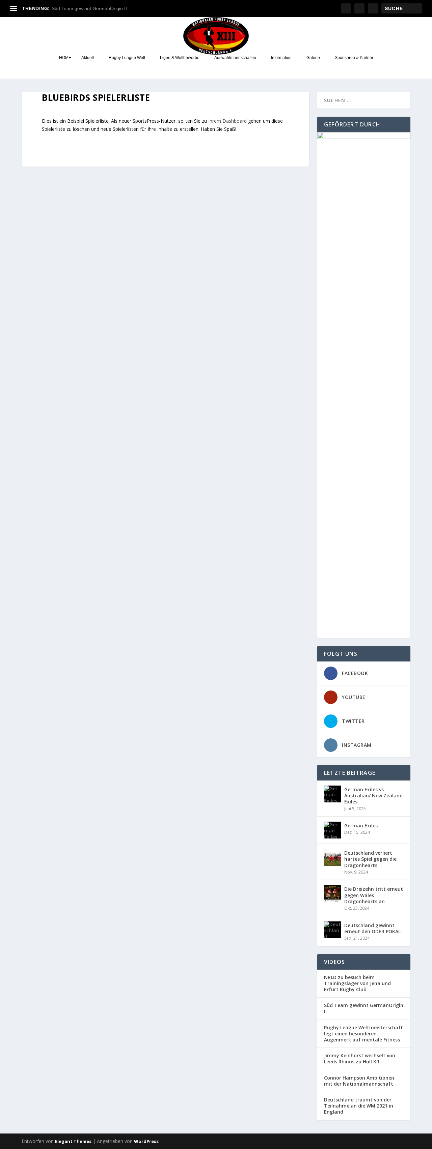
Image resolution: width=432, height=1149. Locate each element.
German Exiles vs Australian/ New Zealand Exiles (373, 795)
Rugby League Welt (127, 57)
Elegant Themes (73, 1141)
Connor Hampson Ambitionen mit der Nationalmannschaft (359, 1081)
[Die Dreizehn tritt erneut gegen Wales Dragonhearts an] (332, 893)
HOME (65, 57)
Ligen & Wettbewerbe (179, 57)
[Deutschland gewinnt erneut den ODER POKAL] (332, 929)
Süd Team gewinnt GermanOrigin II (89, 8)
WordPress (146, 1141)
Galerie (313, 57)
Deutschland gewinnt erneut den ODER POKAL (372, 928)
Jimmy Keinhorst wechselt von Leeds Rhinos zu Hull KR (359, 1059)
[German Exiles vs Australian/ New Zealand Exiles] (332, 794)
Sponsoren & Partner (354, 57)
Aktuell (87, 57)
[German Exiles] (332, 830)
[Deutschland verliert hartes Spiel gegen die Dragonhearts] (332, 857)
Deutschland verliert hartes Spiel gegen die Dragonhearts (370, 859)
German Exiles (361, 825)
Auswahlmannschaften (235, 57)
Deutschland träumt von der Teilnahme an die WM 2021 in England (358, 1106)
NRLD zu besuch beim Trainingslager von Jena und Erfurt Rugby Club (357, 983)
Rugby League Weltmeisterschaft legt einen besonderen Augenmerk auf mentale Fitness (363, 1034)
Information (281, 57)
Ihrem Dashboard (227, 121)
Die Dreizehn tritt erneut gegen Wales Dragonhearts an (373, 895)
